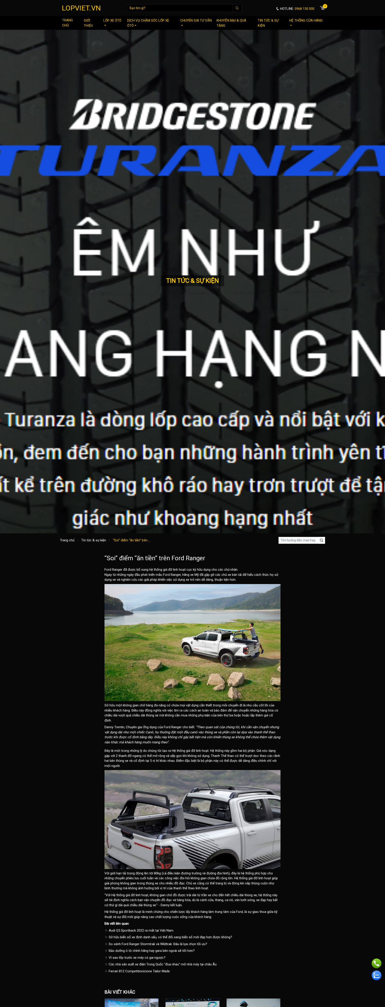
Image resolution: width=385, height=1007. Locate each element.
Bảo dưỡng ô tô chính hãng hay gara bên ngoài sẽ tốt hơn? (151, 951)
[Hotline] (376, 963)
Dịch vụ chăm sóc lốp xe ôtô (148, 23)
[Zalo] (376, 975)
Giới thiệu (88, 23)
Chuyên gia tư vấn (196, 20)
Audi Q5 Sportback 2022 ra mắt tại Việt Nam (140, 930)
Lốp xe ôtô (112, 20)
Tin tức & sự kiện (268, 23)
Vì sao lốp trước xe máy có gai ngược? (137, 958)
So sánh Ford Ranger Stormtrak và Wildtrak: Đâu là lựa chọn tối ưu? (157, 944)
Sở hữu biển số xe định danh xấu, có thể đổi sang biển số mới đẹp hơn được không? (170, 937)
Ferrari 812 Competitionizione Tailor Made (139, 971)
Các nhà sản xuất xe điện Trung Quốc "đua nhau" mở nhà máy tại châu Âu (162, 964)
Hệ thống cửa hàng (306, 20)
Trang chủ (67, 22)
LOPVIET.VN (81, 8)
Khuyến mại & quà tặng (231, 23)
